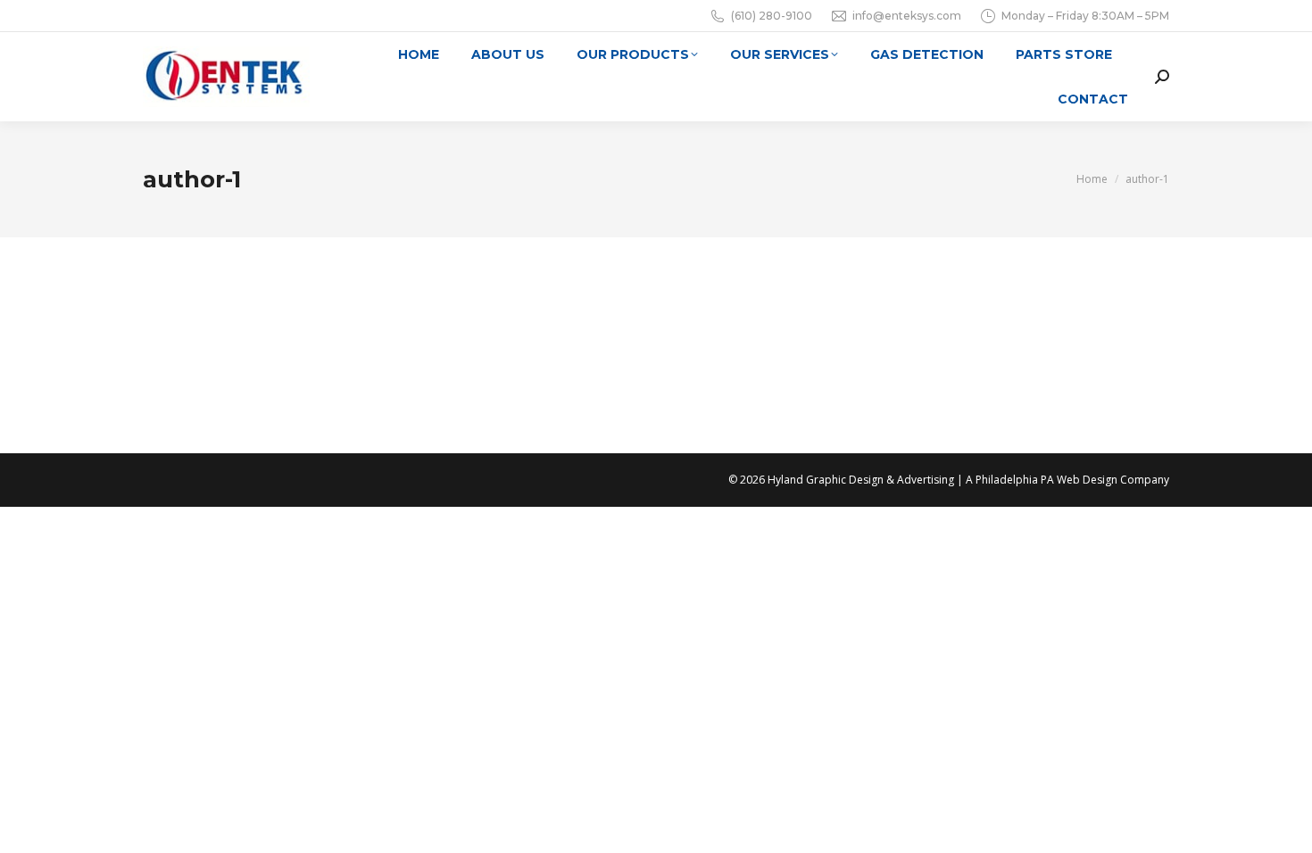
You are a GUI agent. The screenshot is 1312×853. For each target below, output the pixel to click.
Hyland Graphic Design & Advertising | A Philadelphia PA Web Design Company (968, 479)
